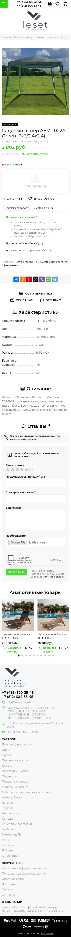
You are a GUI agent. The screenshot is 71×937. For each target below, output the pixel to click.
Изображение (16, 535)
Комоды (7, 818)
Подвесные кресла (15, 781)
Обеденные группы (15, 760)
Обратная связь (13, 879)
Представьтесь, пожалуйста (26, 476)
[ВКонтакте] (16, 279)
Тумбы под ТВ (11, 834)
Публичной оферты (52, 576)
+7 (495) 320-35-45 (29, 2)
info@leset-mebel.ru (20, 702)
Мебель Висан (12, 797)
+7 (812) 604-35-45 (29, 5)
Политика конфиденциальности (24, 868)
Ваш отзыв (14, 507)
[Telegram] (55, 279)
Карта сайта (47, 933)
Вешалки (8, 802)
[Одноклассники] (23, 279)
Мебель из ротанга (15, 787)
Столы (6, 749)
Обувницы (9, 776)
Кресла (7, 765)
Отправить (16, 572)
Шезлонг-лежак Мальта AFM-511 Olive (51, 636)
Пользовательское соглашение (24, 873)
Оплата (7, 889)
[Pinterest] (29, 279)
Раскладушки (11, 813)
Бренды (7, 850)
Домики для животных (18, 744)
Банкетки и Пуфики (16, 771)
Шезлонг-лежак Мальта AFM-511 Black (16, 636)
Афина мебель (10, 265)
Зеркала (7, 808)
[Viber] (42, 279)
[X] (35, 279)
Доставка (8, 884)
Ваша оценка (15, 465)
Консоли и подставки (17, 824)
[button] (19, 655)
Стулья (6, 755)
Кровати (8, 845)
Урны (5, 840)
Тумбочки (8, 829)
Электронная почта (20, 492)
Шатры (20, 261)
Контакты (8, 894)
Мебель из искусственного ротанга (46, 261)
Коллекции (10, 855)
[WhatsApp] (48, 279)
